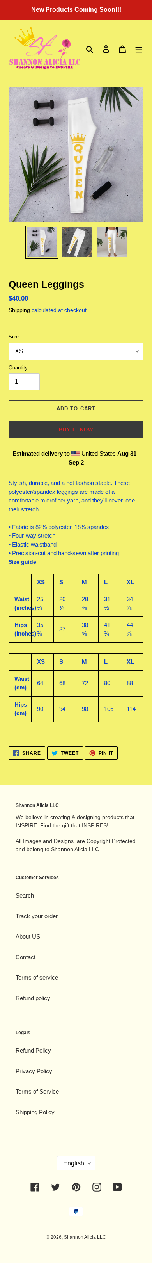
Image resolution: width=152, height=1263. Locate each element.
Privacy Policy (34, 1071)
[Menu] (139, 49)
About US (28, 936)
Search (25, 895)
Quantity (18, 368)
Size (14, 337)
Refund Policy (33, 1050)
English (73, 1163)
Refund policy (33, 998)
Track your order (37, 916)
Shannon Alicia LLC (85, 1237)
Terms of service (37, 977)
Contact (25, 957)
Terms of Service (37, 1091)
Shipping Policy (35, 1112)
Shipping (19, 310)
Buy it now (76, 430)
